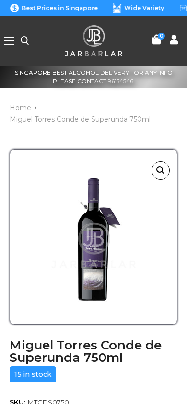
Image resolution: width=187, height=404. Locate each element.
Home (20, 107)
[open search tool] (25, 40)
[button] (161, 170)
